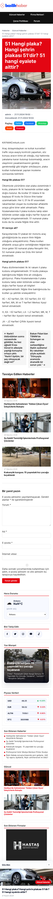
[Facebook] (7, 634)
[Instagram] (23, 634)
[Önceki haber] (38, 653)
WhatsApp (42, 123)
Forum (37, 21)
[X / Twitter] (15, 634)
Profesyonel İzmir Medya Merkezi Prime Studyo (27, 752)
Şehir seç (12, 609)
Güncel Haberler (17, 14)
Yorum (6, 504)
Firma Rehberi (37, 14)
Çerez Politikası (20, 21)
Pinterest (19, 128)
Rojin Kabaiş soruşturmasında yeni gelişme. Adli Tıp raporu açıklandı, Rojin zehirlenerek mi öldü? (27, 756)
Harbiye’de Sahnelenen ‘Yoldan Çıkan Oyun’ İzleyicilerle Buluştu (25, 737)
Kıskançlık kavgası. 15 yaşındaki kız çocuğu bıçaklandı (24, 747)
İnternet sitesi (9, 554)
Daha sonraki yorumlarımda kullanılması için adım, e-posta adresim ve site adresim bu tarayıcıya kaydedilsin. (25, 571)
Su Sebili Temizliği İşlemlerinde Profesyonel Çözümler (25, 742)
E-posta (7, 542)
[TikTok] (39, 634)
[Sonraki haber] (44, 653)
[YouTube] (31, 634)
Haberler (6, 30)
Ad (4, 531)
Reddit (9, 128)
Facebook (30, 123)
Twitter (18, 123)
